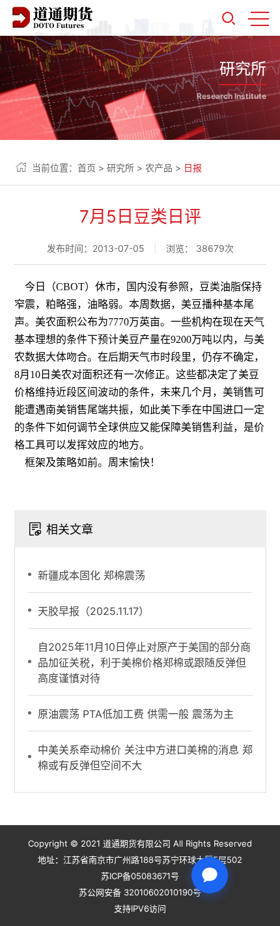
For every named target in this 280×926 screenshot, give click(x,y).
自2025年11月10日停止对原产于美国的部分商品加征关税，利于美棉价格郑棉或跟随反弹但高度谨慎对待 (144, 662)
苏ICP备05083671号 (140, 876)
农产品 (159, 167)
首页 (86, 167)
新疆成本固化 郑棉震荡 (91, 575)
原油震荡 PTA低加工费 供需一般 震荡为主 (136, 713)
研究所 (120, 167)
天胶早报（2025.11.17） (93, 611)
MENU (258, 18)
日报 (193, 167)
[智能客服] (209, 875)
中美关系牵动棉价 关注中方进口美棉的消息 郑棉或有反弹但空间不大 (145, 757)
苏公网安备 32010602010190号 (140, 892)
